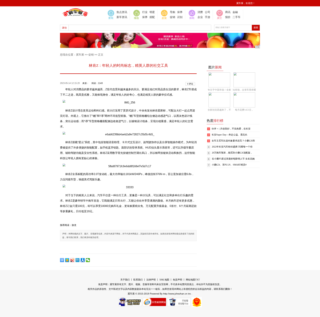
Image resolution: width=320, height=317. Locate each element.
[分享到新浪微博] (72, 260)
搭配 (152, 17)
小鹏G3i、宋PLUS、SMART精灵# (229, 165)
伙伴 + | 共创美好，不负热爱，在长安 (231, 128)
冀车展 (80, 54)
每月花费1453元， (244, 110)
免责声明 (177, 279)
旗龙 (74, 225)
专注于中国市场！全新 (219, 90)
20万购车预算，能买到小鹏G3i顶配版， (232, 152)
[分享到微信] (88, 260)
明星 (152, 12)
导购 (172, 12)
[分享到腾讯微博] (78, 260)
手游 (207, 17)
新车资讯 (121, 17)
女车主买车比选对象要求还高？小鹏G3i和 (233, 140)
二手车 (236, 17)
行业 (145, 12)
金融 (235, 12)
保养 (145, 17)
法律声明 (151, 279)
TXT (197, 279)
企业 (200, 17)
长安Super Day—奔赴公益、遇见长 (229, 134)
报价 (227, 17)
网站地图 (190, 279)
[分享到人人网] (83, 260)
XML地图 (164, 279)
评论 (190, 84)
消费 (200, 12)
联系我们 (138, 279)
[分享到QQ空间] (67, 260)
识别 (179, 17)
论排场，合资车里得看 (244, 90)
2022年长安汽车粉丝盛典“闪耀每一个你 (232, 146)
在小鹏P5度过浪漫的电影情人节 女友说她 (233, 158)
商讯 (227, 12)
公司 (207, 12)
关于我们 (125, 279)
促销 (172, 17)
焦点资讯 (121, 12)
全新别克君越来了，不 (219, 110)
